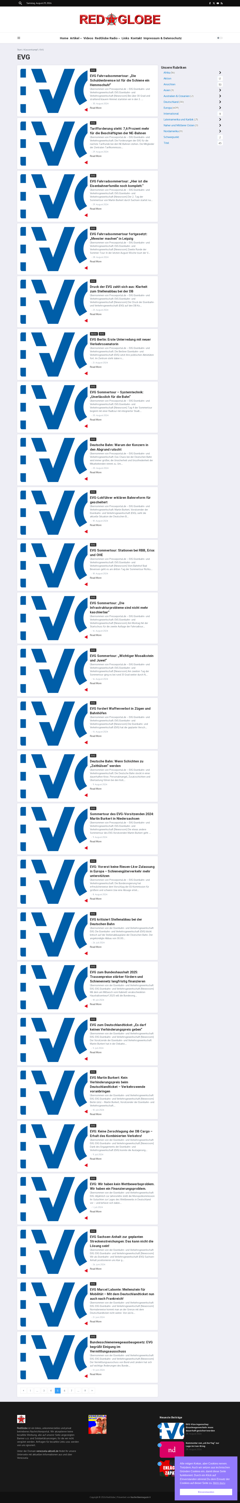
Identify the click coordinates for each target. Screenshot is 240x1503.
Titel (166, 143)
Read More (96, 107)
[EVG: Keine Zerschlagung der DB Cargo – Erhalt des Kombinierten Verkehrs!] (54, 1146)
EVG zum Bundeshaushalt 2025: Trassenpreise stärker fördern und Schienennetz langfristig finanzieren (117, 976)
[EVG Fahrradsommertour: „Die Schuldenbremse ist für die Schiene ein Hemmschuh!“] (54, 91)
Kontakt (136, 38)
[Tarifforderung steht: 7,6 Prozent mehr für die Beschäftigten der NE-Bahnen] (54, 143)
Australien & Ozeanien (177, 96)
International (171, 113)
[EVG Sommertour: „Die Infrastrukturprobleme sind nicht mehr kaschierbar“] (54, 618)
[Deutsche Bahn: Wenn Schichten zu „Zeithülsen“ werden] (54, 776)
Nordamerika (171, 131)
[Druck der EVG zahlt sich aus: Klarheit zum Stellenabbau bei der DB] (54, 301)
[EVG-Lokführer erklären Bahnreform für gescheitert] (54, 512)
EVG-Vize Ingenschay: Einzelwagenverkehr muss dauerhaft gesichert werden (200, 1427)
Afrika (167, 72)
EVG (93, 70)
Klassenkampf (31, 49)
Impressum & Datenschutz (163, 38)
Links (125, 38)
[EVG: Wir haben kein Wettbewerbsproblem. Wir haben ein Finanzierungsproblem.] (54, 1199)
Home (64, 38)
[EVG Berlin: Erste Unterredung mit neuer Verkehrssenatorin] (54, 354)
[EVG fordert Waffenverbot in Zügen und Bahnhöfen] (54, 723)
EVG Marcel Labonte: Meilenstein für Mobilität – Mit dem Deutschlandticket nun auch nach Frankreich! (122, 1294)
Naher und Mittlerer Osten (179, 125)
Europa (168, 107)
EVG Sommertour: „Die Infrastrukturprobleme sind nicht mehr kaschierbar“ (119, 607)
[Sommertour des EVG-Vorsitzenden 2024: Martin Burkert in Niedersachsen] (54, 829)
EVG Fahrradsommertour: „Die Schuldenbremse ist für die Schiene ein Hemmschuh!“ (120, 80)
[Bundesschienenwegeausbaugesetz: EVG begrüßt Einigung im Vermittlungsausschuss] (54, 1357)
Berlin (94, 333)
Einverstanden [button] (206, 1492)
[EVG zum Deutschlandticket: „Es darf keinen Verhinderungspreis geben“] (54, 1040)
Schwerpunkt (171, 137)
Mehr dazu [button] (219, 1483)
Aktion (167, 78)
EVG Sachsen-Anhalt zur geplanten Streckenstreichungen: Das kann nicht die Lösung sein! (121, 1241)
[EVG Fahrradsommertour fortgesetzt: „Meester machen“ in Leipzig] (54, 249)
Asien (167, 90)
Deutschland (171, 101)
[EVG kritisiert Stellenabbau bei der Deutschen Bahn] (54, 934)
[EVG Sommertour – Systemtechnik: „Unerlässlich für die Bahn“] (54, 407)
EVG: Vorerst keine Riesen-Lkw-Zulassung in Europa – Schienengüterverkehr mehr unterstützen (122, 871)
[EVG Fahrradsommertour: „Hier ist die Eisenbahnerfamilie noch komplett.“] (54, 196)
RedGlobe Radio (106, 38)
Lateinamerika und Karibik (178, 119)
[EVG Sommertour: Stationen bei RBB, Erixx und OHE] (54, 565)
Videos (88, 38)
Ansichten (169, 84)
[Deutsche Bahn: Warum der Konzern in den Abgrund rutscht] (54, 460)
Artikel (74, 38)
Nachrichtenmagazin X (141, 1497)
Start (19, 49)
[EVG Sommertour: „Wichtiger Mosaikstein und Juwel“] (54, 670)
